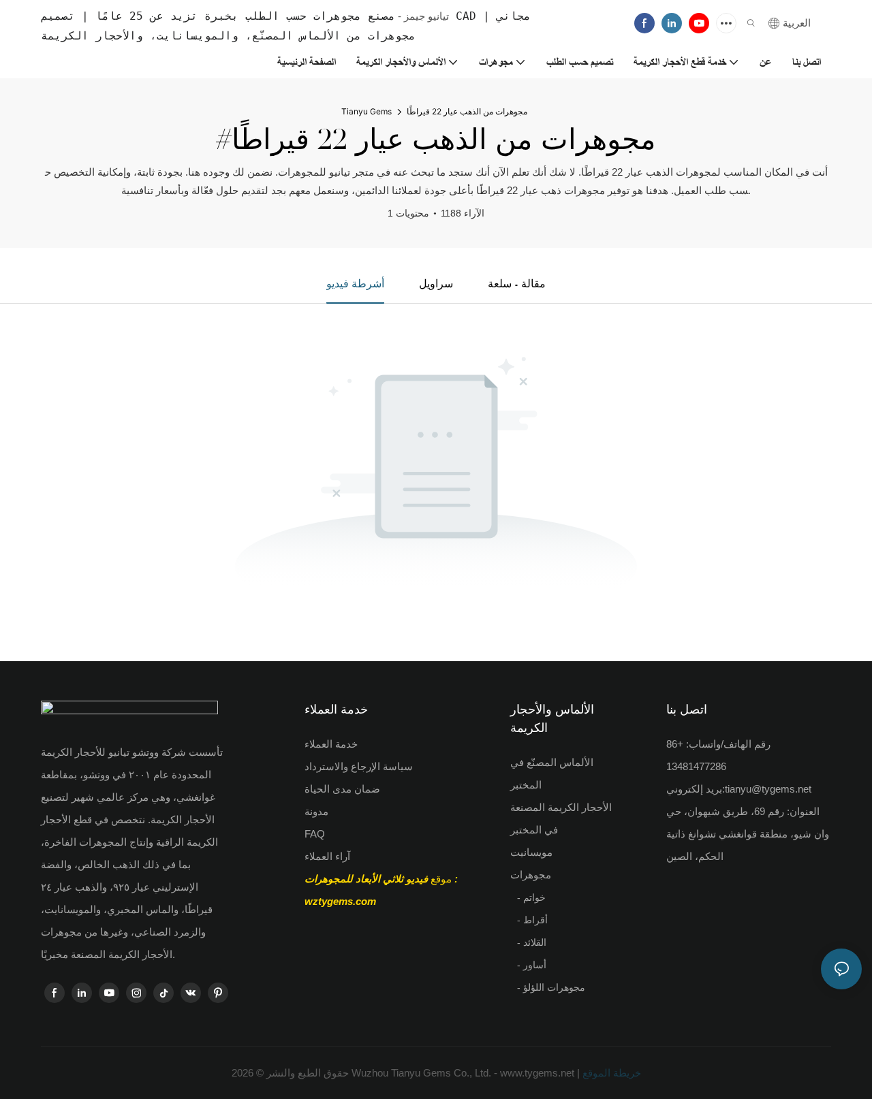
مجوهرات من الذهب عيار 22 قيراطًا (467, 111)
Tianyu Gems (366, 111)
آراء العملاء (327, 856)
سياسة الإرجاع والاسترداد (359, 766)
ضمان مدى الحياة (342, 789)
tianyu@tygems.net (768, 789)
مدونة (316, 811)
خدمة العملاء (331, 744)
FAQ (315, 834)
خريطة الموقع (610, 1073)
